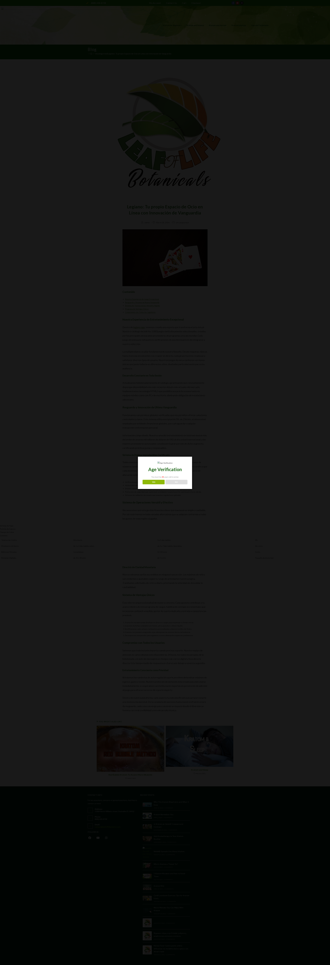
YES (153, 482)
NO (176, 482)
